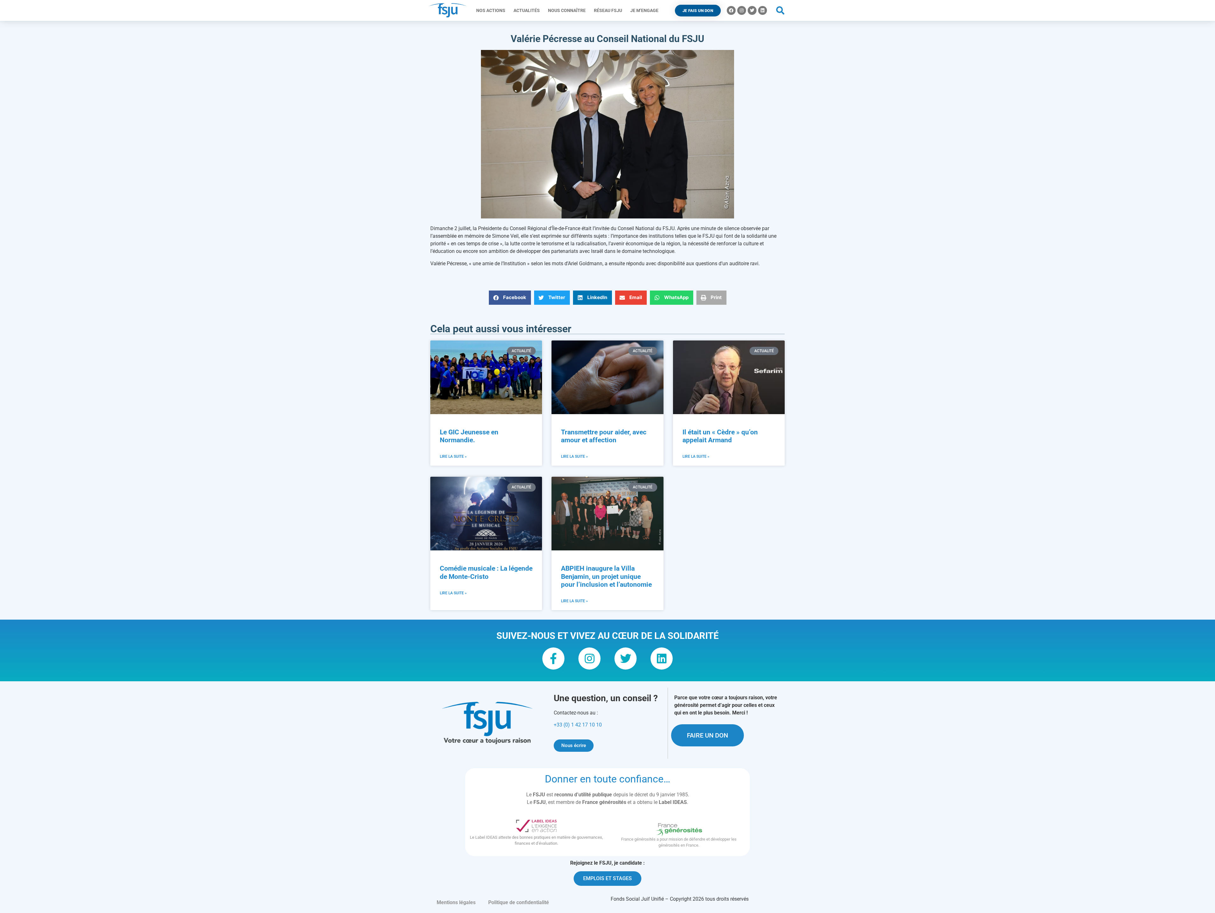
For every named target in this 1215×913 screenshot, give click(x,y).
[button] (780, 10)
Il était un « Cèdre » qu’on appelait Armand (720, 436)
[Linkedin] (762, 10)
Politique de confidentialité (518, 902)
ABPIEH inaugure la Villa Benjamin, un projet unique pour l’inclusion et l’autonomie (606, 576)
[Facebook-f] (553, 658)
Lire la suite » (453, 456)
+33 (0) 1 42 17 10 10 (578, 725)
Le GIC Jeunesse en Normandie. (469, 436)
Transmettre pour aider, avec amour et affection (603, 436)
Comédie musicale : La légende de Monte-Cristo (486, 572)
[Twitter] (752, 10)
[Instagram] (741, 10)
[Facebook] (731, 10)
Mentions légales (456, 902)
